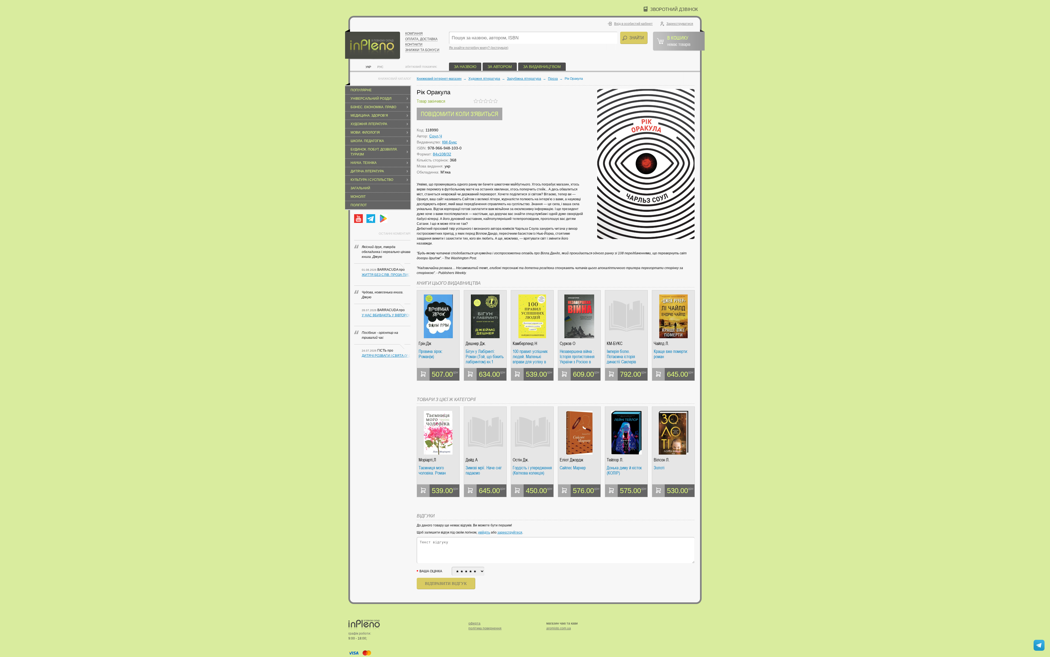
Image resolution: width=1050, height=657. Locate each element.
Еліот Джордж (571, 459)
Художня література (369, 124)
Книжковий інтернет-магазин (439, 79)
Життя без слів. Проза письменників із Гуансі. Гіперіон (386, 275)
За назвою (465, 66)
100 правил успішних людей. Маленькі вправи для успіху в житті (530, 356)
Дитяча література (367, 171)
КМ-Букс (449, 142)
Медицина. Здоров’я (369, 115)
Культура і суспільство (372, 180)
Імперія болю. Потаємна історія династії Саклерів (621, 356)
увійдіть (484, 532)
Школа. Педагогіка (367, 141)
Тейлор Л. (615, 459)
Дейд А (472, 459)
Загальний (360, 188)
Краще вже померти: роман (671, 354)
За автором (500, 66)
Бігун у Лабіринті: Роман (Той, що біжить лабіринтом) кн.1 (485, 356)
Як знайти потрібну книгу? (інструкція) (478, 48)
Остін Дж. (521, 459)
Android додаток (383, 218)
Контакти (413, 44)
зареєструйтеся (509, 532)
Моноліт (358, 197)
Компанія (414, 34)
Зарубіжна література (524, 79)
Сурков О (567, 343)
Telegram (370, 218)
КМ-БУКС (614, 343)
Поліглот (359, 205)
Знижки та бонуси (422, 50)
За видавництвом (542, 66)
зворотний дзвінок (674, 9)
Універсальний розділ (371, 99)
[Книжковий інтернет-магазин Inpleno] (372, 44)
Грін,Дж (425, 343)
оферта (474, 623)
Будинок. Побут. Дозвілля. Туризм (374, 152)
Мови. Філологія (365, 132)
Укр (368, 67)
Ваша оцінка (430, 571)
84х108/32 (442, 154)
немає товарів (678, 40)
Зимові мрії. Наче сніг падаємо (484, 470)
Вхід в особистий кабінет (633, 24)
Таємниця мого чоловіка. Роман (432, 470)
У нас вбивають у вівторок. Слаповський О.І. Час (386, 315)
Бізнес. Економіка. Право (373, 107)
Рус (380, 67)
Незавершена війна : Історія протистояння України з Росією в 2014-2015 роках (577, 356)
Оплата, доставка (421, 39)
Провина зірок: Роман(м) (431, 354)
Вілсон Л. (662, 459)
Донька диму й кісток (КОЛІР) (624, 470)
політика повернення (484, 628)
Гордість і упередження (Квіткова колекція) (532, 470)
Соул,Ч (435, 136)
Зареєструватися (679, 24)
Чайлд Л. (661, 343)
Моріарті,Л (427, 459)
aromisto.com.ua (558, 628)
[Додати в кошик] (423, 374)
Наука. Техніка (364, 163)
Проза (553, 79)
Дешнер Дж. (476, 343)
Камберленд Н (525, 343)
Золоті (659, 468)
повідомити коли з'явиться (459, 114)
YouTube (358, 218)
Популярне (361, 90)
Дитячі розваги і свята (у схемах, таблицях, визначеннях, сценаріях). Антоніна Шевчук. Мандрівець (386, 356)
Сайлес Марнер (573, 468)
